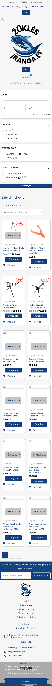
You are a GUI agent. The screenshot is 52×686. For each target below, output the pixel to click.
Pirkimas (24, 2)
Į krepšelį (39, 262)
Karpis (21, 83)
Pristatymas (36, 2)
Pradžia (12, 83)
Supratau (26, 681)
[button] (2, 19)
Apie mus (14, 2)
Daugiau (13, 259)
